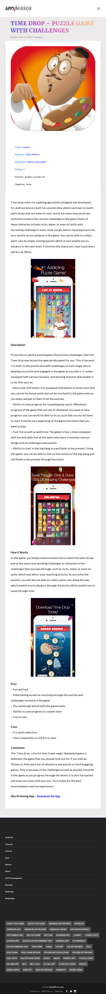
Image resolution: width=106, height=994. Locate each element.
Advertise (59, 991)
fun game (37, 946)
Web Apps (9, 898)
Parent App (69, 958)
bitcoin (48, 935)
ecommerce (79, 941)
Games (26, 147)
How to (8, 851)
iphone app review (82, 952)
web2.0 (82, 964)
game (49, 946)
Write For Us (47, 991)
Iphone (8, 864)
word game (75, 970)
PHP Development (13, 878)
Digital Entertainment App (37, 941)
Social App (49, 964)
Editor (15, 37)
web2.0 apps (13, 970)
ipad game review (31, 952)
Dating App (13, 941)
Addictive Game (15, 923)
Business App (63, 935)
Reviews (9, 885)
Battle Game (33, 935)
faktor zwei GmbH (36, 161)
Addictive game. (36, 923)
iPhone (35, 154)
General (9, 844)
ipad (88, 946)
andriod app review (60, 923)
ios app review (75, 946)
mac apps (12, 958)
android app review (35, 929)
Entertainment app (17, 946)
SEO (24, 964)
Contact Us (35, 991)
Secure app (12, 964)
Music (47, 958)
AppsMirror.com (56, 987)
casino (77, 935)
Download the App (48, 796)
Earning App (62, 941)
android (79, 923)
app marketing (15, 935)
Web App (9, 891)
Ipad (7, 858)
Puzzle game (86, 958)
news (57, 958)
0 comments (37, 37)
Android (9, 837)
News (7, 871)
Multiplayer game (30, 958)
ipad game (12, 952)
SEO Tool (35, 964)
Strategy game (67, 964)
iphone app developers (56, 952)
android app (14, 929)
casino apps (91, 935)
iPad (28, 154)
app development (79, 929)
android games (58, 929)
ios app (59, 946)
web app (27, 970)
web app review (44, 970)
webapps (61, 970)
